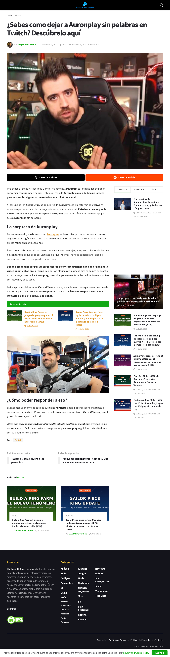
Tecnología (101, 591)
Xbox (80, 596)
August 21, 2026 (126, 305)
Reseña (82, 614)
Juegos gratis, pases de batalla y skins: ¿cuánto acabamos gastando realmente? (138, 300)
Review (82, 619)
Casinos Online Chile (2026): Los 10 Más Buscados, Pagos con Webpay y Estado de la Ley (148, 405)
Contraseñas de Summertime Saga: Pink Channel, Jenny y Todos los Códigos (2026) (147, 204)
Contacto (158, 640)
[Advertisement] (139, 246)
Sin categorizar (102, 580)
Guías (64, 597)
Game (64, 592)
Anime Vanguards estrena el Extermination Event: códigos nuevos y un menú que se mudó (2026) (148, 360)
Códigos (65, 578)
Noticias (17, 15)
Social (98, 586)
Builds (64, 573)
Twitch (18, 440)
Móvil (63, 618)
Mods (81, 578)
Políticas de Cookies (118, 640)
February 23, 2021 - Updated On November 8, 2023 (64, 44)
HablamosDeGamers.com (20, 569)
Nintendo (83, 583)
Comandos (67, 583)
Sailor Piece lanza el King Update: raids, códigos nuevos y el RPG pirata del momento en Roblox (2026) (90, 318)
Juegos (82, 573)
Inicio (9, 15)
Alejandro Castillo (27, 44)
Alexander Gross (24, 530)
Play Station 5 (83, 608)
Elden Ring (66, 605)
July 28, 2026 (32, 326)
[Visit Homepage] (85, 5)
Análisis (65, 568)
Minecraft (65, 613)
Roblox (99, 573)
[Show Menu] (8, 5)
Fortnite (65, 609)
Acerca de (101, 640)
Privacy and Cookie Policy (136, 652)
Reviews (100, 568)
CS (62, 587)
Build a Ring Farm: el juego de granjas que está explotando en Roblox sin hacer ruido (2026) (38, 316)
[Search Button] (161, 5)
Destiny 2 (65, 601)
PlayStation (83, 591)
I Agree (159, 652)
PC (79, 602)
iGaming (82, 568)
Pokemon (65, 622)
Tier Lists (100, 595)
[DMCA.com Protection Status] (15, 619)
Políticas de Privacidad (140, 640)
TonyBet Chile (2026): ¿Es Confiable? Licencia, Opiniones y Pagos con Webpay (146, 381)
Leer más (11, 608)
